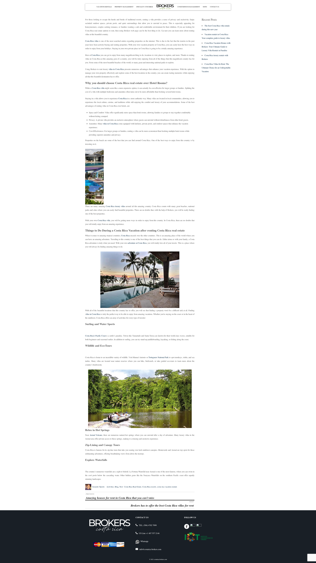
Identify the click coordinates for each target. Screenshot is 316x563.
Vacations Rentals (104, 7)
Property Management (124, 7)
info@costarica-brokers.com (150, 549)
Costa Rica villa (98, 88)
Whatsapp (144, 541)
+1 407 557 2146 (152, 533)
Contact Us (214, 7)
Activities (110, 486)
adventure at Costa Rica (137, 243)
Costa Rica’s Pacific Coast (95, 335)
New (121, 486)
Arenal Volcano (95, 435)
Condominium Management (188, 7)
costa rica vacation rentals (167, 486)
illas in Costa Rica (93, 314)
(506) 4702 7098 (150, 525)
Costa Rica (95, 55)
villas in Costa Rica (116, 69)
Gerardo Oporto (98, 486)
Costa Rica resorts (149, 486)
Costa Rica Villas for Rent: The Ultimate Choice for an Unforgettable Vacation (216, 68)
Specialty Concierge (144, 7)
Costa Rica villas (92, 41)
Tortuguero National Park (158, 357)
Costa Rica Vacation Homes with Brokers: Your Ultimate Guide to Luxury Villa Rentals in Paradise (216, 47)
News (205, 7)
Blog (116, 486)
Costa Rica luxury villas (115, 206)
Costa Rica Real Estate (132, 486)
